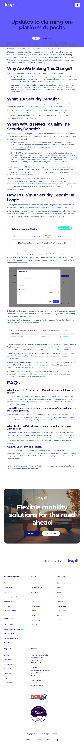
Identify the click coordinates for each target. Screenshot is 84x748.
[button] (77, 5)
